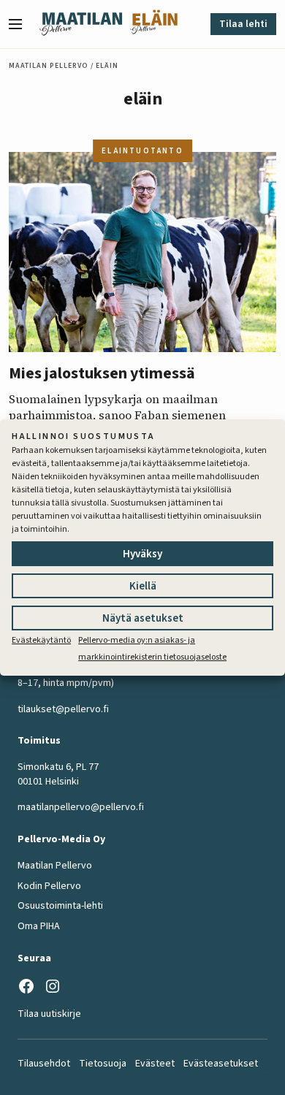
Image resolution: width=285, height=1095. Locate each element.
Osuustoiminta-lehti (60, 905)
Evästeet (155, 1063)
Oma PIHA (39, 926)
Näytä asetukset (142, 618)
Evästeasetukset (220, 1063)
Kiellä (142, 586)
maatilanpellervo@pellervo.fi (81, 807)
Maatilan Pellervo (48, 66)
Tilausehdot (44, 1063)
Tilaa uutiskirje (49, 1014)
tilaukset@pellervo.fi (63, 709)
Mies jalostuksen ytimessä (102, 373)
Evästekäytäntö (41, 640)
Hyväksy (142, 554)
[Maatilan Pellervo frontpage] (80, 24)
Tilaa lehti (243, 24)
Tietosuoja (102, 1063)
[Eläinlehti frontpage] (154, 24)
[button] (21, 24)
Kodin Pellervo (49, 886)
